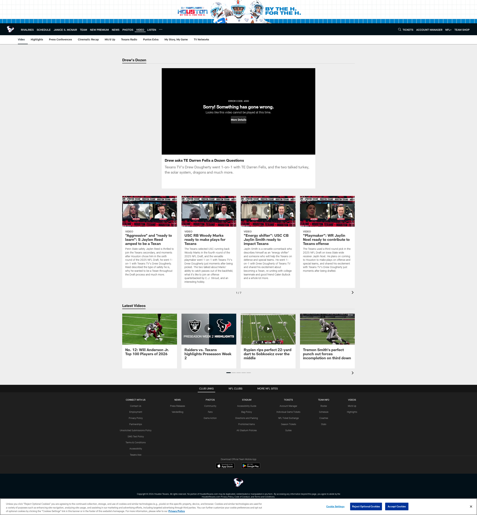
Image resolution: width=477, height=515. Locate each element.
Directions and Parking (246, 418)
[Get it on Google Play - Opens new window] (250, 467)
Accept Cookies (397, 506)
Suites (288, 430)
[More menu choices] (160, 29)
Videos (352, 399)
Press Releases (177, 406)
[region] (238, 506)
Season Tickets (288, 424)
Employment (135, 412)
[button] (238, 119)
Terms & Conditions (136, 442)
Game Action (210, 418)
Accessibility (135, 448)
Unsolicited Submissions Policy (135, 430)
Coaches (323, 418)
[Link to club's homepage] (10, 29)
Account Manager (288, 406)
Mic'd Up (352, 406)
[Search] (399, 29)
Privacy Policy (136, 418)
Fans (210, 412)
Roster (323, 406)
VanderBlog (177, 412)
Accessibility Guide (246, 406)
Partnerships (135, 424)
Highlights (352, 412)
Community (210, 406)
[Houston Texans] (238, 483)
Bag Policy (246, 412)
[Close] (471, 506)
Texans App (135, 454)
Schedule (323, 412)
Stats (323, 424)
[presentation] (353, 293)
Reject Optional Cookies (366, 506)
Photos (210, 399)
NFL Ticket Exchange (288, 418)
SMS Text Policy (136, 436)
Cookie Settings (335, 506)
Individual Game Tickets (288, 412)
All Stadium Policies (247, 430)
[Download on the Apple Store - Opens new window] (225, 466)
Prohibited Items (246, 424)
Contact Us (135, 406)
